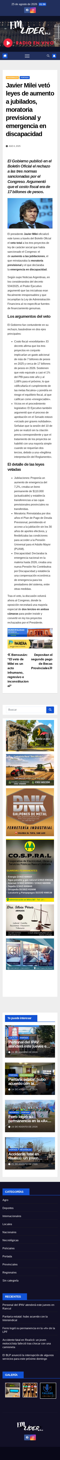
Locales (13, 1038)
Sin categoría (10, 1280)
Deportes (14, 1112)
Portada (25, 77)
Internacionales (11, 1216)
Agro (5, 1200)
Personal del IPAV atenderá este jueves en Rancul (28, 1046)
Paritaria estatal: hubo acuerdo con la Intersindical (27, 1083)
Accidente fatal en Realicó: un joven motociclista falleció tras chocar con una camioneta (26, 1344)
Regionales (25, 1150)
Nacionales (12, 77)
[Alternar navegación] (27, 56)
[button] (48, 55)
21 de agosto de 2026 (25, 1164)
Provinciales (26, 1075)
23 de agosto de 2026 (25, 1127)
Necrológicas (10, 1240)
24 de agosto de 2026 (25, 1052)
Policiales (8, 1248)
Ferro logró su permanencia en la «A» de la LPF (27, 1120)
